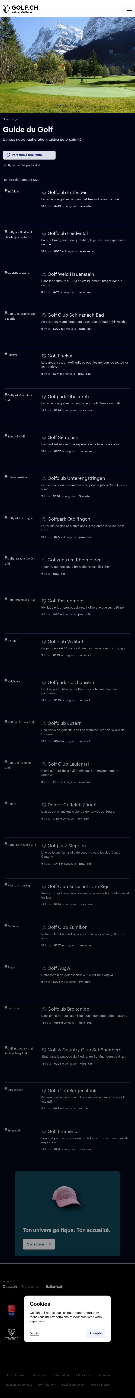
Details (34, 1333)
